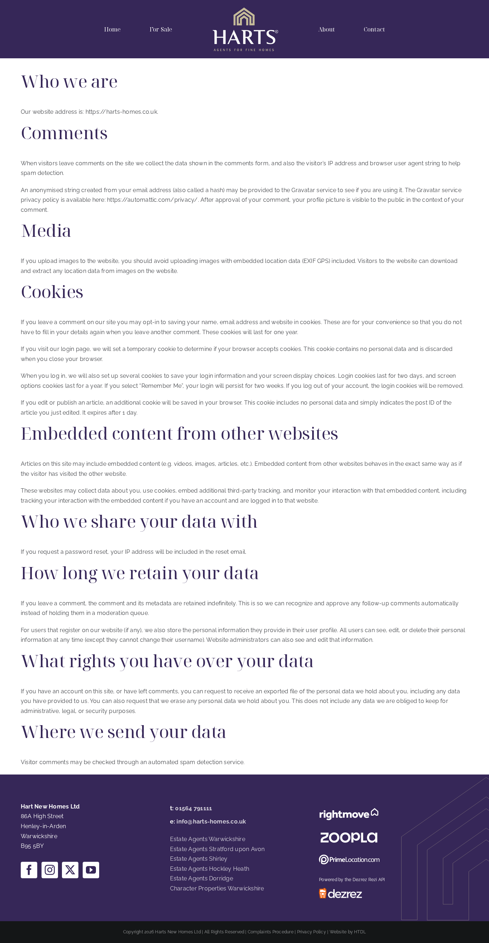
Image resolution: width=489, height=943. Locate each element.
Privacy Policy (311, 931)
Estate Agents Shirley (199, 858)
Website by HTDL (348, 931)
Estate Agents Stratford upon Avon (217, 849)
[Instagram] (50, 870)
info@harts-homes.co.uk (211, 821)
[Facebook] (29, 870)
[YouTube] (91, 870)
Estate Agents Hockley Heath (209, 868)
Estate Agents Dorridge (201, 878)
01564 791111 (193, 808)
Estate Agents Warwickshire (207, 839)
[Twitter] (70, 870)
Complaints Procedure (271, 931)
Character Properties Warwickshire (217, 888)
